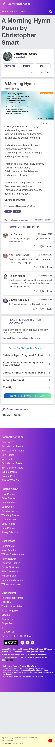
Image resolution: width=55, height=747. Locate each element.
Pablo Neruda (8, 559)
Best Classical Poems (12, 450)
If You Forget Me (9, 610)
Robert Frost (7, 546)
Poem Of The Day (10, 480)
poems (17, 211)
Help (28, 652)
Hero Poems (8, 528)
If (2, 627)
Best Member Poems (12, 446)
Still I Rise (6, 602)
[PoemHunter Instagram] (32, 643)
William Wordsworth (11, 584)
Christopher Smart (25, 53)
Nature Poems (8, 519)
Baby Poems (8, 498)
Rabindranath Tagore (12, 580)
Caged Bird (7, 623)
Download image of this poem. (17, 220)
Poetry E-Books (9, 532)
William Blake (8, 575)
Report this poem (42, 220)
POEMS (5, 415)
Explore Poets (8, 476)
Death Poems (8, 502)
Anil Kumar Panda (19, 255)
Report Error (38, 652)
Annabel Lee (8, 619)
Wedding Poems (10, 515)
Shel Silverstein (9, 571)
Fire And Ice (7, 632)
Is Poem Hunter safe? (37, 655)
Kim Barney (15, 234)
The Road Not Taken (12, 606)
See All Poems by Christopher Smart (27, 396)
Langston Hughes (10, 563)
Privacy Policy (27, 657)
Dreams (5, 615)
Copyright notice (20, 649)
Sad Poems (7, 507)
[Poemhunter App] (11, 642)
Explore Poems (9, 472)
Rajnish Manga (17, 276)
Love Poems (8, 494)
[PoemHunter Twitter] (27, 643)
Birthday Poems (9, 511)
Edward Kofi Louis (19, 300)
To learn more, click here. (12, 743)
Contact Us (18, 652)
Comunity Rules (11, 657)
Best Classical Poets (12, 467)
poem (8, 211)
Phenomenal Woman (12, 598)
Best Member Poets (11, 463)
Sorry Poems (8, 524)
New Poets (7, 459)
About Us (6, 649)
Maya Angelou (8, 550)
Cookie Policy (36, 649)
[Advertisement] (27, 719)
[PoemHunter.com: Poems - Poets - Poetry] (15, 4)
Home (4, 11)
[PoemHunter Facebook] (22, 643)
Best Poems (7, 442)
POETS (17, 415)
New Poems (7, 455)
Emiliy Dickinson (10, 567)
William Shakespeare (12, 554)
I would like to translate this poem (21, 338)
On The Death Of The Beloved (17, 636)
